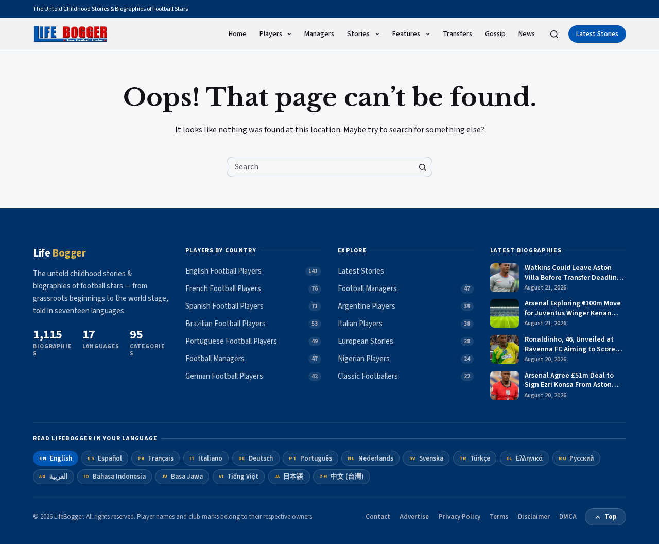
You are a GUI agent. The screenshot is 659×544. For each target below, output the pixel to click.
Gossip (495, 34)
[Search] (554, 34)
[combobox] (319, 167)
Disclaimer (534, 517)
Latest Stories (597, 34)
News (526, 34)
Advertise (414, 517)
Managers (319, 34)
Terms (499, 517)
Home (238, 34)
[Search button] (422, 167)
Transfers (457, 34)
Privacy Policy (459, 517)
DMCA (568, 517)
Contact (378, 517)
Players (270, 34)
